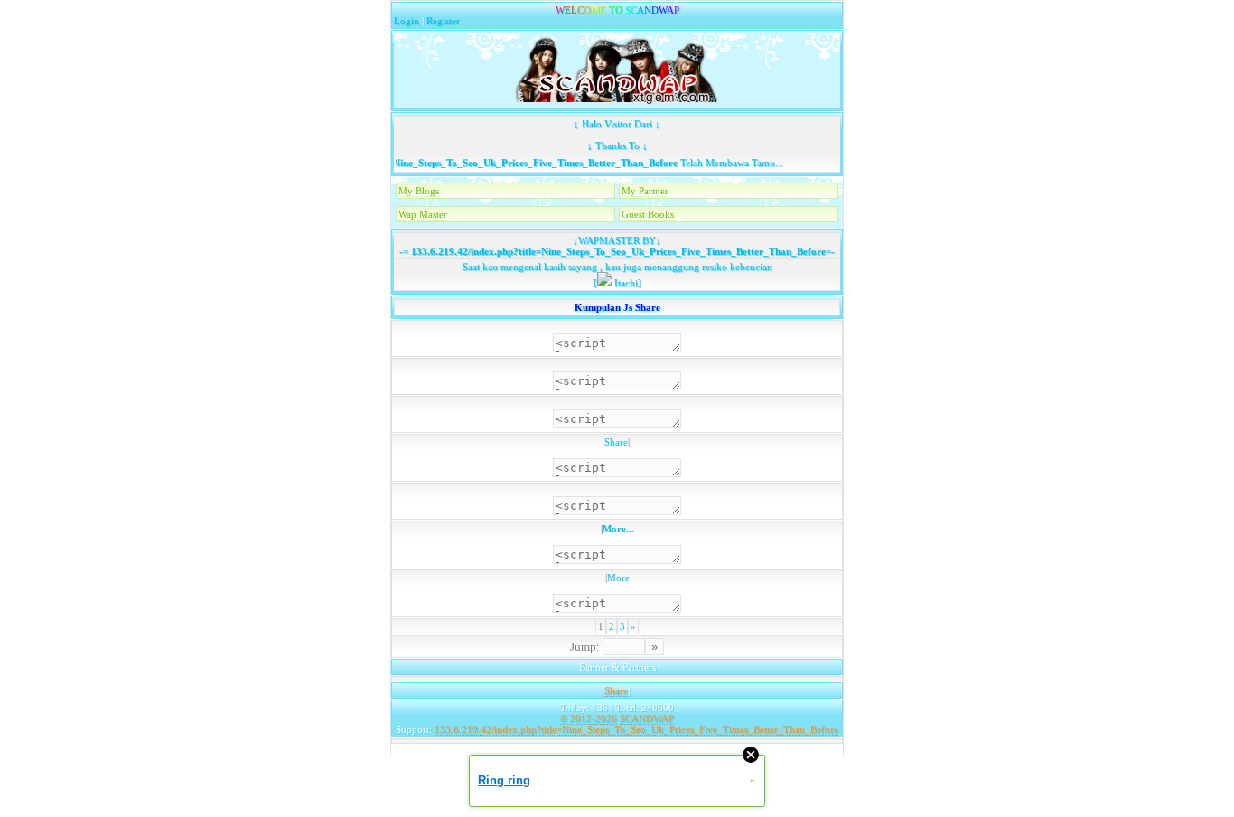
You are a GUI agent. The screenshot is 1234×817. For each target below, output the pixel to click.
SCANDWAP (647, 718)
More (618, 577)
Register (443, 20)
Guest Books (648, 214)
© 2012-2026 (588, 718)
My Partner (645, 190)
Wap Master (422, 214)
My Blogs (418, 190)
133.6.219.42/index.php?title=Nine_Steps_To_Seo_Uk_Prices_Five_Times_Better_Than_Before (460, 162)
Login (406, 20)
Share (616, 442)
